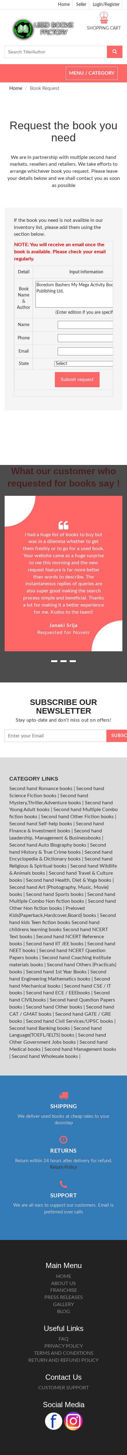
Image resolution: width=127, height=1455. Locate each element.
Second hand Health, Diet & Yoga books (69, 880)
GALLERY (63, 1304)
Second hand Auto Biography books (48, 845)
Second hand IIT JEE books (55, 943)
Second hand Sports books (55, 894)
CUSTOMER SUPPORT (63, 1387)
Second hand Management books (80, 1049)
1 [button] (54, 663)
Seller (81, 4)
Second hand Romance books (41, 788)
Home (64, 4)
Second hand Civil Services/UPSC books (70, 1021)
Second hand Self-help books (41, 823)
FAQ (63, 1339)
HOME (63, 1276)
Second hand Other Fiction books (78, 816)
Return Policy (63, 1167)
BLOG (63, 1311)
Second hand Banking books (40, 1028)
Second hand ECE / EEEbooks (58, 992)
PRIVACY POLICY (63, 1346)
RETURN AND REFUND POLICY (63, 1360)
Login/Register (106, 4)
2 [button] (63, 663)
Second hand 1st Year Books (57, 971)
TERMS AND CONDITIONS (63, 1353)
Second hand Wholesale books (45, 1056)
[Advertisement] (63, 419)
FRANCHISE (63, 1290)
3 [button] (73, 663)
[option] (63, 574)
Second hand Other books (55, 1007)
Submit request (77, 379)
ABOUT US (63, 1283)
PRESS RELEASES (63, 1297)
